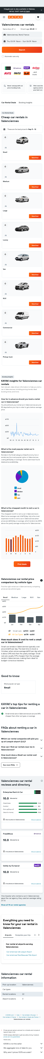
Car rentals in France (9, 1017)
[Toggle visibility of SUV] (17, 498)
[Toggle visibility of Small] (17, 488)
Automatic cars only (12, 56)
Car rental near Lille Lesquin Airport (19, 952)
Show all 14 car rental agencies (13, 905)
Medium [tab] (14, 597)
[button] (41, 10)
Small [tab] (5, 597)
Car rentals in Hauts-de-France (28, 1017)
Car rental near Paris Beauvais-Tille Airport (21, 955)
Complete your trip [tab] (23, 935)
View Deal (35, 158)
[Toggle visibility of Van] (17, 494)
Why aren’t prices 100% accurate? (17, 1052)
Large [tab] (24, 597)
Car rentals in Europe (29, 1015)
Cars (18, 1015)
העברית (27, 11)
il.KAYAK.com (10, 1015)
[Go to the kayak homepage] (15, 17)
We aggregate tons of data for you (18, 1048)
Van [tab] (38, 597)
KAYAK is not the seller (13, 1043)
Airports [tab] (8, 935)
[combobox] (9, 29)
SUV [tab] (31, 597)
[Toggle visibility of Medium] (18, 491)
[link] (22, 564)
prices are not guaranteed (12, 1037)
